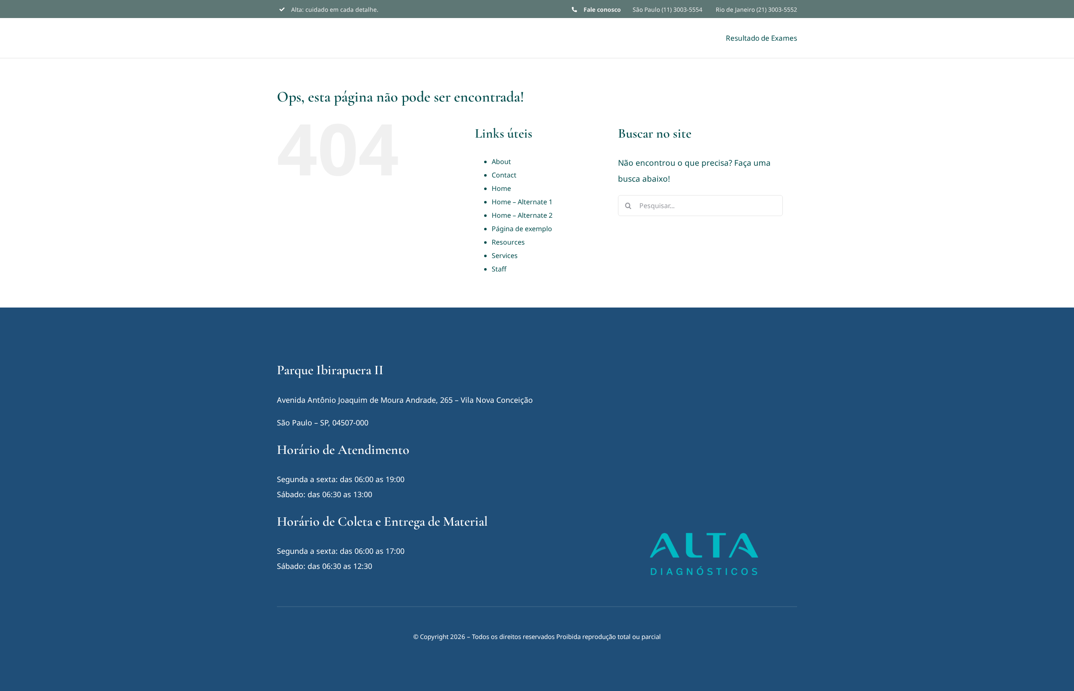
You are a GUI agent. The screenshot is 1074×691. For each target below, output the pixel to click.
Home (501, 188)
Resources (508, 242)
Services (505, 255)
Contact (504, 175)
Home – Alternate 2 (522, 215)
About (501, 161)
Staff (499, 269)
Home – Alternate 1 (522, 201)
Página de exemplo (522, 228)
